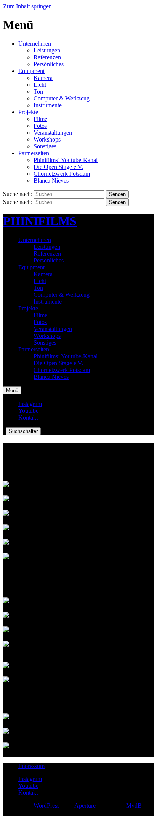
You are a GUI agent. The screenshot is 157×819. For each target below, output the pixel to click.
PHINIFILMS (40, 221)
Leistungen (47, 50)
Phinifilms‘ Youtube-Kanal (66, 160)
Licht (40, 84)
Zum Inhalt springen (27, 6)
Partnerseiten (33, 153)
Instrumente (48, 105)
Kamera (43, 78)
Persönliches (49, 64)
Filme (40, 119)
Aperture (85, 805)
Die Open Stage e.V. (58, 167)
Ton (38, 91)
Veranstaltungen (53, 132)
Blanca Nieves (51, 180)
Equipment (31, 71)
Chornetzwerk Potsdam (62, 173)
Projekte (28, 112)
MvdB (134, 805)
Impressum (31, 766)
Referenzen (47, 57)
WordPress (46, 805)
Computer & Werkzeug (62, 98)
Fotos (40, 125)
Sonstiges (45, 146)
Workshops (47, 139)
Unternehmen (34, 43)
